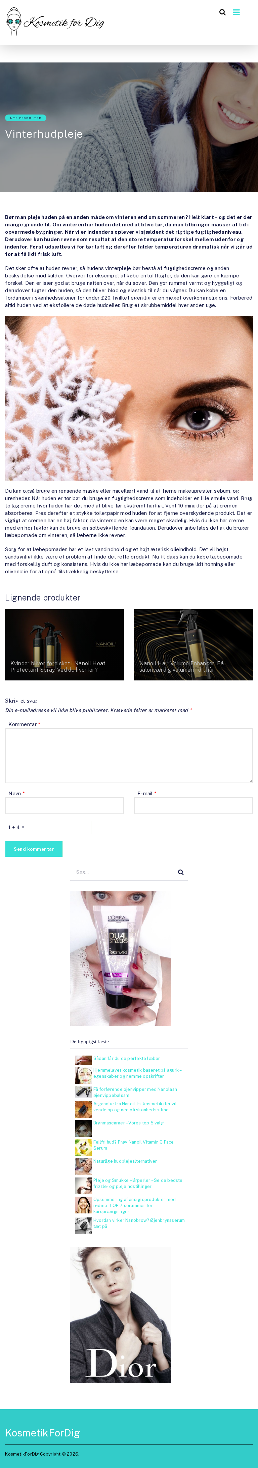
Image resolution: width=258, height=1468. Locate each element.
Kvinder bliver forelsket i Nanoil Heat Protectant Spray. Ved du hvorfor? (57, 666)
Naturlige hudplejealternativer (125, 1161)
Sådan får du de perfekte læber (126, 1058)
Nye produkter (25, 118)
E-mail (147, 793)
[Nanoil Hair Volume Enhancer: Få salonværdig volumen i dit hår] (193, 644)
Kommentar (24, 724)
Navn (16, 793)
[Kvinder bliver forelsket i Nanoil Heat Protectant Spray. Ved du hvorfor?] (64, 644)
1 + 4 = (17, 827)
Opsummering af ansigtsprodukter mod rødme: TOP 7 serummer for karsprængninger (134, 1205)
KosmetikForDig (42, 1433)
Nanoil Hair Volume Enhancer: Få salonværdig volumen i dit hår (181, 666)
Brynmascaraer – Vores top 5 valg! (129, 1122)
